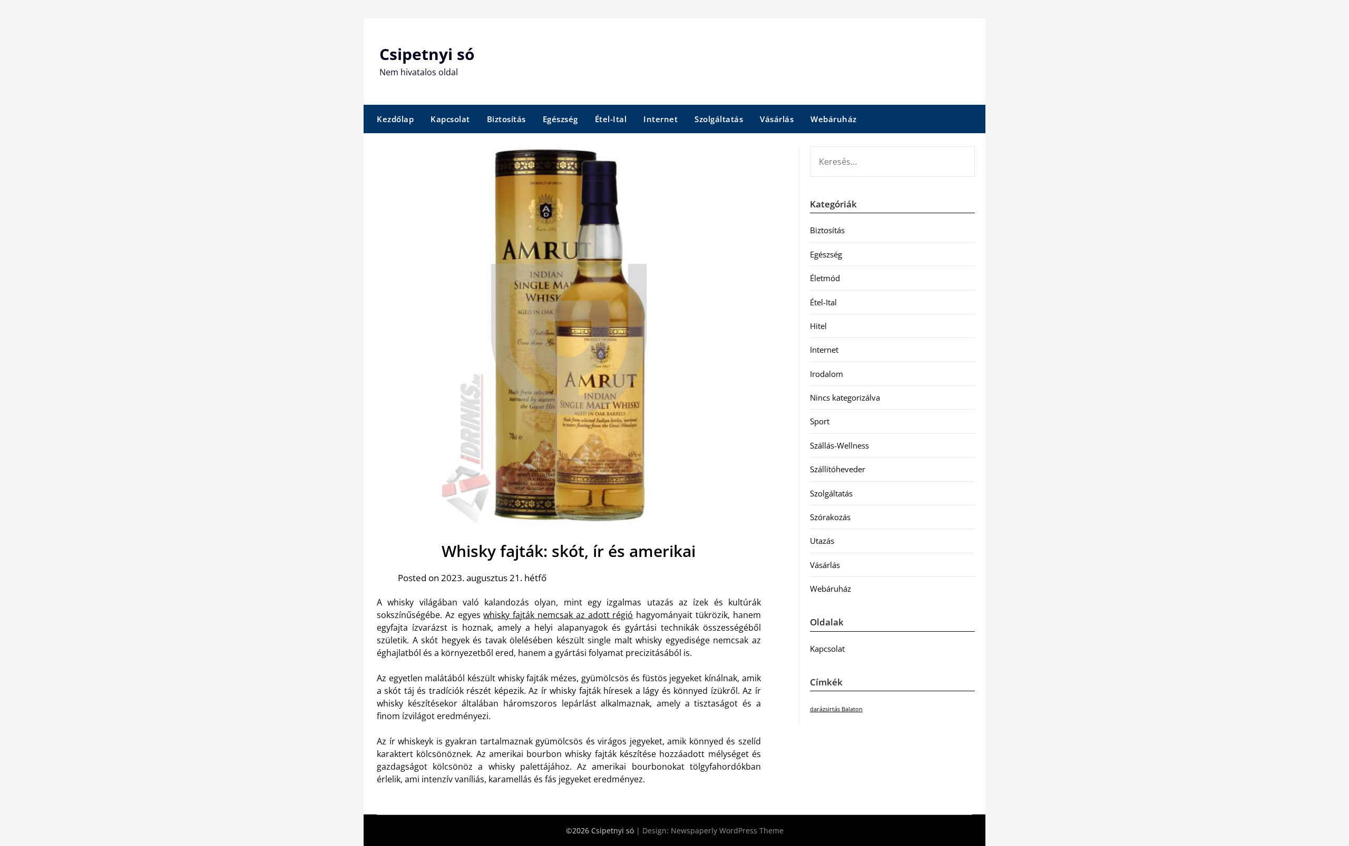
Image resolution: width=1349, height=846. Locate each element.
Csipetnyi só (427, 54)
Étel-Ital (611, 119)
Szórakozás (830, 517)
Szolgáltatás (719, 119)
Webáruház (833, 119)
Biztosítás (506, 119)
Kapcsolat (450, 119)
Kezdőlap (395, 119)
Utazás (822, 540)
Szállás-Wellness (839, 445)
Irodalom (826, 374)
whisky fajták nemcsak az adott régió (558, 615)
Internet (660, 119)
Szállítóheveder (837, 469)
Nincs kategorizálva (845, 397)
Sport (819, 421)
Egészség (560, 119)
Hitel (818, 326)
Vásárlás (777, 119)
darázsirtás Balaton (836, 709)
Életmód (825, 278)
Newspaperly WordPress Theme (727, 830)
